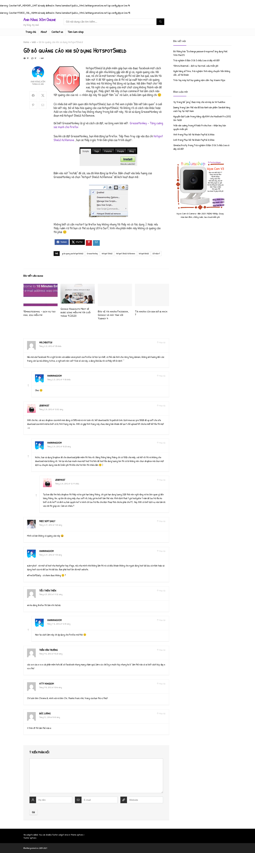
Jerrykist (44, 405)
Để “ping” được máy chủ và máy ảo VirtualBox (203, 102)
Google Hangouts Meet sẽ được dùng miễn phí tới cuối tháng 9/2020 (76, 312)
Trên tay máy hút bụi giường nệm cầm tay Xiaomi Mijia (199, 80)
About (44, 32)
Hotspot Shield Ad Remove (125, 253)
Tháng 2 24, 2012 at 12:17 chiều (67, 483)
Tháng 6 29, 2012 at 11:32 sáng (50, 594)
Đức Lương (45, 713)
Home (26, 42)
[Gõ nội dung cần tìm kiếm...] (160, 21)
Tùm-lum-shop (76, 32)
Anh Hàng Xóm (38, 81)
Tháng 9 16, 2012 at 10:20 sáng (50, 653)
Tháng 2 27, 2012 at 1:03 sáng (50, 524)
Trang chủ (31, 32)
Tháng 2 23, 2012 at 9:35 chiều (50, 346)
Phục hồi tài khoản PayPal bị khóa (199, 134)
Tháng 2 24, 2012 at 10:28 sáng (59, 446)
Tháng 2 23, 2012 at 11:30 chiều (59, 379)
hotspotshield (144, 253)
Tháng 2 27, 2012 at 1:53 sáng (50, 554)
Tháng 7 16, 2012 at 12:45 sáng (58, 623)
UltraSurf (156, 253)
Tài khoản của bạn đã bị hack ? (151, 313)
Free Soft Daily (47, 521)
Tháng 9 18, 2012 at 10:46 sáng (50, 687)
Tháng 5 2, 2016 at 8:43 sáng (49, 717)
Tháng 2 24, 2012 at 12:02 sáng (51, 409)
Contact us (57, 32)
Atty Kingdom (46, 683)
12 (35, 58)
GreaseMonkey (92, 253)
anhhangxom (54, 375)
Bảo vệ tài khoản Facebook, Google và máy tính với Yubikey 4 (113, 314)
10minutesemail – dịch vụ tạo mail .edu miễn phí (39, 313)
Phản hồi (162, 342)
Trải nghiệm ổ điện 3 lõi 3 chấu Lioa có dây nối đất (196, 60)
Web (34, 42)
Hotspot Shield (107, 253)
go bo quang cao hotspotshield (72, 253)
